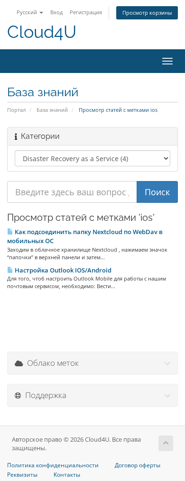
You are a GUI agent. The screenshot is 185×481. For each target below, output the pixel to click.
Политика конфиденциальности (53, 465)
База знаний (52, 109)
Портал (16, 109)
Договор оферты (137, 465)
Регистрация (86, 12)
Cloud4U (41, 32)
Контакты (67, 475)
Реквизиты (22, 475)
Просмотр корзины (147, 12)
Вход (56, 12)
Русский (27, 12)
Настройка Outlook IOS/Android (62, 270)
